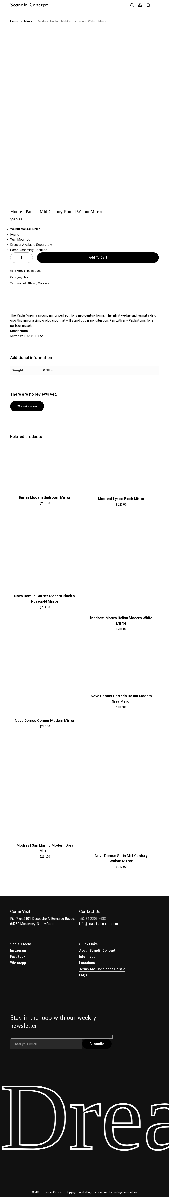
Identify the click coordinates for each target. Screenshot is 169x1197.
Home (14, 21)
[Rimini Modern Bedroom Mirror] (44, 466)
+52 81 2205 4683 (92, 919)
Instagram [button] (18, 950)
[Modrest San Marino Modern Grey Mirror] (44, 787)
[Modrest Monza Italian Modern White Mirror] (121, 562)
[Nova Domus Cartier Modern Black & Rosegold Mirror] (44, 551)
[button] (156, 5)
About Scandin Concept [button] (97, 950)
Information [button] (88, 957)
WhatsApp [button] (18, 963)
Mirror (28, 21)
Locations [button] (87, 963)
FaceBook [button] (17, 957)
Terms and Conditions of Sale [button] (102, 969)
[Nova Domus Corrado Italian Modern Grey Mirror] (121, 663)
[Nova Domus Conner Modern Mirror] (44, 676)
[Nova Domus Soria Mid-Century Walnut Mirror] (121, 792)
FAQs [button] (83, 975)
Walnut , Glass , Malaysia (33, 283)
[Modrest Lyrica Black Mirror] (121, 467)
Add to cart (98, 257)
